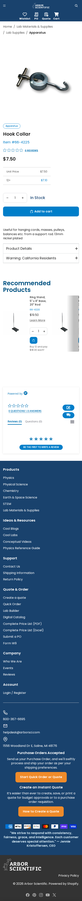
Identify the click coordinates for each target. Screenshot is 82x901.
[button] (68, 415)
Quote (46, 18)
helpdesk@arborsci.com (21, 732)
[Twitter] (54, 895)
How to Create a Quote (41, 811)
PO (36, 18)
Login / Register (14, 693)
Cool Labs (10, 535)
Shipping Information (18, 573)
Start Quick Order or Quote (41, 777)
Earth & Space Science (20, 497)
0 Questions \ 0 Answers (25, 411)
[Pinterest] (34, 895)
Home (7, 27)
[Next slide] (73, 323)
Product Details (19, 248)
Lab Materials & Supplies (35, 27)
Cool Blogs (11, 528)
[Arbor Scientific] (22, 865)
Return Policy (13, 579)
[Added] (33, 340)
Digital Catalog (14, 617)
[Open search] (76, 6)
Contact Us (11, 566)
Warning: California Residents (31, 258)
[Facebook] (27, 895)
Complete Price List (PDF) (22, 624)
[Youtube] (47, 895)
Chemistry (11, 491)
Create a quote (14, 597)
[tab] (15, 422)
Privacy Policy (68, 876)
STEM (7, 504)
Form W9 (10, 643)
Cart (56, 15)
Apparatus (12, 125)
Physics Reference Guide (21, 548)
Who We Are (12, 661)
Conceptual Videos (17, 542)
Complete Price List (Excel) (23, 630)
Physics (8, 478)
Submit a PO (12, 636)
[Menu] (4, 5)
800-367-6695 (14, 719)
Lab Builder (11, 611)
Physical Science (15, 484)
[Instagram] (41, 895)
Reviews (9, 674)
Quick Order (12, 604)
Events (8, 668)
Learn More (37, 320)
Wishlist (24, 18)
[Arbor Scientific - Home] (41, 5)
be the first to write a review (41, 447)
